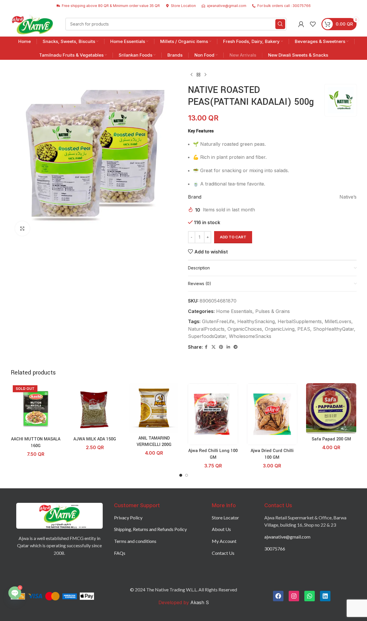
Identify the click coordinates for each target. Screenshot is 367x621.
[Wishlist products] (313, 24)
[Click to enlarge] (22, 228)
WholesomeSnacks (250, 336)
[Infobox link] (181, 5)
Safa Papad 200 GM (331, 439)
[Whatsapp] (309, 596)
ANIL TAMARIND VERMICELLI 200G (154, 441)
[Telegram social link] (235, 347)
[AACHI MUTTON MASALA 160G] (36, 408)
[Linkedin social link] (228, 347)
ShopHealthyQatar (333, 329)
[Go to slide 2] (186, 475)
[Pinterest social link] (221, 347)
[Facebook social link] (206, 347)
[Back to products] (198, 74)
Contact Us (223, 553)
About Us (221, 529)
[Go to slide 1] (180, 475)
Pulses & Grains (272, 311)
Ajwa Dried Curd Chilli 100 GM (272, 454)
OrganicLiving (279, 329)
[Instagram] (294, 596)
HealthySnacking (256, 321)
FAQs (119, 553)
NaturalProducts (206, 329)
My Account (224, 541)
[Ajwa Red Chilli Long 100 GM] (213, 414)
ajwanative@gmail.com (287, 536)
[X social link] (213, 347)
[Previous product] (191, 74)
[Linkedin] (325, 596)
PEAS (303, 329)
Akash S (199, 602)
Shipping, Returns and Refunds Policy (150, 529)
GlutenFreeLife (218, 321)
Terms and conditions (135, 541)
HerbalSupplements (300, 321)
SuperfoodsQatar (207, 336)
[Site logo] (32, 23)
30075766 (274, 548)
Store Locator (225, 517)
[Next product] (205, 74)
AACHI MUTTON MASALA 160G (35, 442)
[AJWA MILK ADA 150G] (95, 408)
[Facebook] (278, 596)
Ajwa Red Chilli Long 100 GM (213, 454)
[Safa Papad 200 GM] (331, 408)
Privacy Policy (128, 517)
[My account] (301, 24)
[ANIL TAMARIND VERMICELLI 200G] (154, 408)
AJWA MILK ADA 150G (94, 439)
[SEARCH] (280, 24)
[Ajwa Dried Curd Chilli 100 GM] (272, 414)
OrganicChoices (244, 329)
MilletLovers (338, 321)
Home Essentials (234, 311)
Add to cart (233, 237)
